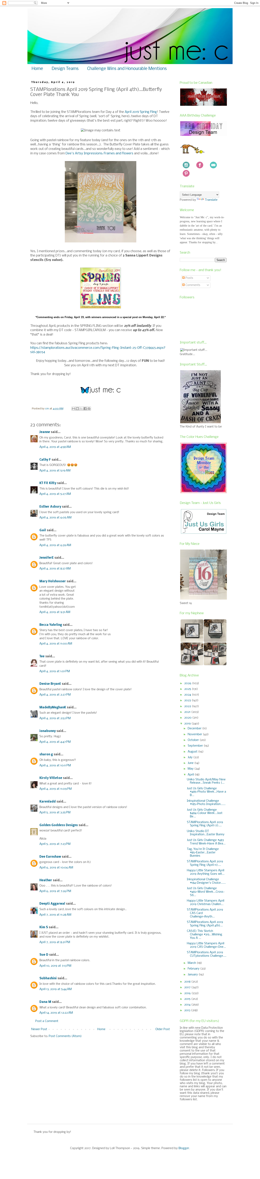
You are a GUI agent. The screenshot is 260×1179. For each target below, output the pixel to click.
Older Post (162, 1029)
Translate (211, 200)
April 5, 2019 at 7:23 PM (54, 844)
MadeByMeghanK (52, 707)
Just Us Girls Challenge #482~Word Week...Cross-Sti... (206, 892)
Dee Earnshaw (50, 856)
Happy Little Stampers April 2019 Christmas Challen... (205, 902)
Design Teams (65, 69)
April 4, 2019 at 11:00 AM (55, 643)
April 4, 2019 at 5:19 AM (54, 470)
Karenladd (47, 801)
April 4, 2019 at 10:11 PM (55, 765)
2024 (188, 694)
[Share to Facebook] (85, 409)
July (190, 757)
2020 (188, 717)
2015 (187, 999)
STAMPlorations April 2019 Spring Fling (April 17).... (205, 824)
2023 (188, 700)
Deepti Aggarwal (52, 903)
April (191, 774)
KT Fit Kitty (47, 483)
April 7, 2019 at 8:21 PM (54, 942)
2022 (188, 706)
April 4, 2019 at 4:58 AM (55, 447)
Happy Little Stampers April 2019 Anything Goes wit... (205, 872)
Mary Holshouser (52, 581)
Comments (192, 285)
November (195, 734)
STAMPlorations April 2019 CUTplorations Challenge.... (206, 954)
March (192, 963)
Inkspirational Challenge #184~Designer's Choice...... (206, 881)
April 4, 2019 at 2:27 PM (55, 694)
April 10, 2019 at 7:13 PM (55, 965)
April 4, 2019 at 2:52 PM (55, 718)
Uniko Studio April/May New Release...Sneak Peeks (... (206, 781)
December (195, 728)
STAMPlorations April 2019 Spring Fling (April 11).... (205, 863)
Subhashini (48, 978)
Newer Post (39, 1029)
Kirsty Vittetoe (50, 778)
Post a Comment (46, 1021)
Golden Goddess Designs (58, 825)
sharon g (46, 754)
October (194, 740)
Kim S (43, 927)
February (194, 968)
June (191, 763)
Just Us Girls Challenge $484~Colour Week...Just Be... (204, 813)
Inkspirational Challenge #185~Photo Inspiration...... (206, 802)
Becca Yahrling (50, 625)
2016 (188, 993)
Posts (189, 278)
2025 (188, 689)
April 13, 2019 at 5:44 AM (55, 989)
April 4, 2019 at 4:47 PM (55, 742)
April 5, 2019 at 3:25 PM (54, 812)
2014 (187, 1004)
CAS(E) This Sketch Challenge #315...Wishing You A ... (204, 934)
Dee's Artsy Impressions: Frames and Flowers (99, 153)
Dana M (45, 1002)
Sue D (43, 955)
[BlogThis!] (77, 409)
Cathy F (45, 459)
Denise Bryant (50, 684)
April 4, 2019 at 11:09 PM (55, 789)
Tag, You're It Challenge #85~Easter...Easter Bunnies (203, 852)
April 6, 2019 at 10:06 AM (56, 867)
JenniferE (46, 558)
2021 (187, 712)
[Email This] (74, 409)
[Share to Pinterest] (89, 409)
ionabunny (47, 731)
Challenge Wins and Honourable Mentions (127, 69)
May (191, 768)
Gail (42, 530)
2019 (188, 723)
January (193, 974)
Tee (42, 656)
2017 (187, 987)
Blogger (184, 1148)
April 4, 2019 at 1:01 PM (54, 671)
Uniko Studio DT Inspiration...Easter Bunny (205, 833)
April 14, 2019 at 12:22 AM (56, 1012)
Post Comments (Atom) (65, 1036)
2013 (187, 1010)
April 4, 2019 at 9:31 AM (54, 612)
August (193, 751)
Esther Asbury (50, 506)
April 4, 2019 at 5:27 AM (55, 494)
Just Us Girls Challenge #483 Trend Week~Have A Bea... (206, 842)
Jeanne (44, 432)
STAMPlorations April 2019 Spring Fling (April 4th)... (205, 924)
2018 (187, 981)
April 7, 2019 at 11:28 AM (55, 914)
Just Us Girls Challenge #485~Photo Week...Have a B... (206, 792)
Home (37, 69)
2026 (188, 683)
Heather (45, 880)
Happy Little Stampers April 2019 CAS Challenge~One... (206, 945)
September (196, 745)
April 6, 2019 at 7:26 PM (55, 891)
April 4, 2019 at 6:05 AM (55, 517)
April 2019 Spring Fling (141, 112)
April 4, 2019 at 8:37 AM (55, 568)
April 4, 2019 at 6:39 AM (55, 545)
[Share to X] (81, 409)
